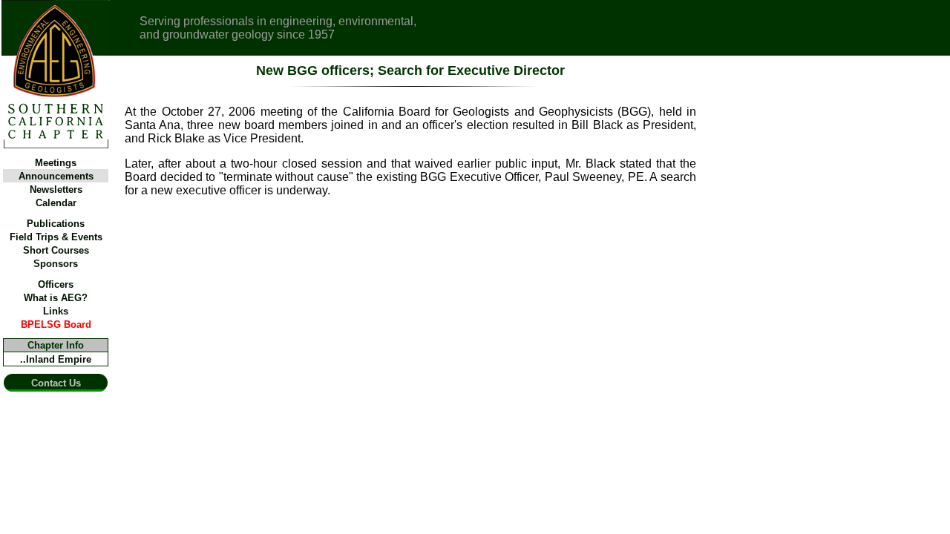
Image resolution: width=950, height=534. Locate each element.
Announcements (56, 176)
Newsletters (56, 189)
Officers (55, 284)
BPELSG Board (56, 324)
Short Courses (56, 250)
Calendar (56, 202)
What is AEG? (56, 297)
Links (55, 311)
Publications (56, 223)
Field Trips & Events (56, 237)
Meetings (55, 162)
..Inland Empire (55, 359)
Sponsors (55, 263)
